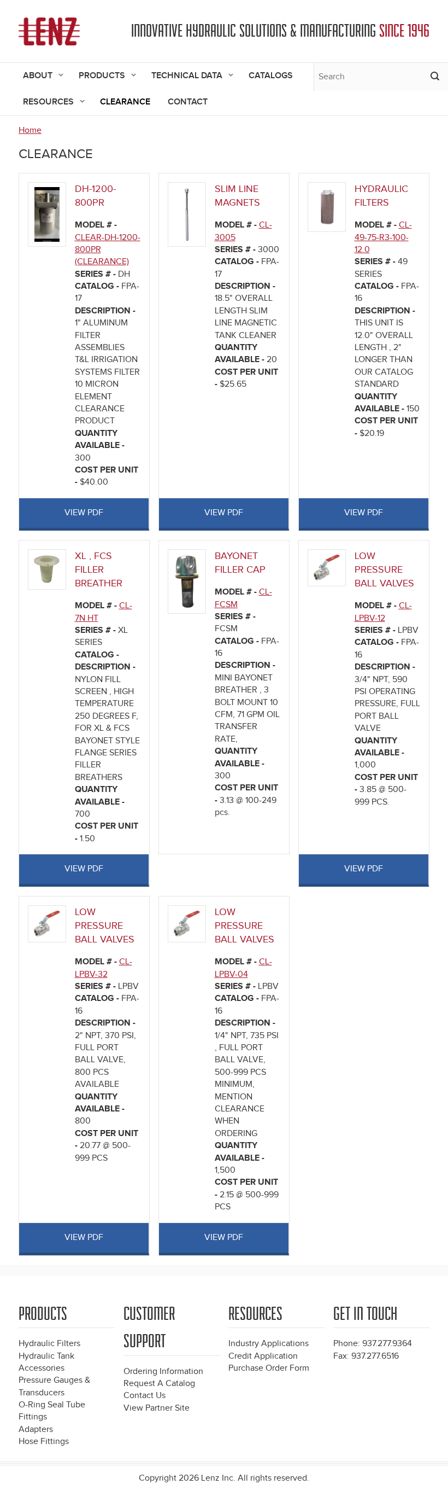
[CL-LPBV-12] (326, 567)
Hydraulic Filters (49, 1343)
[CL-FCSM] (186, 581)
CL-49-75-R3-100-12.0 (383, 237)
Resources (44, 102)
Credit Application (263, 1356)
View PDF (83, 513)
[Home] (49, 31)
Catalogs (271, 76)
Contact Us (144, 1395)
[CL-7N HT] (47, 569)
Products (97, 76)
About (33, 76)
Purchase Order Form (268, 1368)
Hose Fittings (44, 1441)
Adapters (36, 1429)
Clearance (125, 102)
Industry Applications (268, 1343)
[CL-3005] (187, 214)
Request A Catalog (159, 1383)
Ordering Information (163, 1371)
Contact (188, 102)
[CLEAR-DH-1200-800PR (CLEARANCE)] (47, 214)
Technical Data (182, 76)
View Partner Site (156, 1408)
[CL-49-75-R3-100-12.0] (326, 206)
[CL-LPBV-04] (187, 923)
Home (30, 130)
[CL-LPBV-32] (47, 923)
